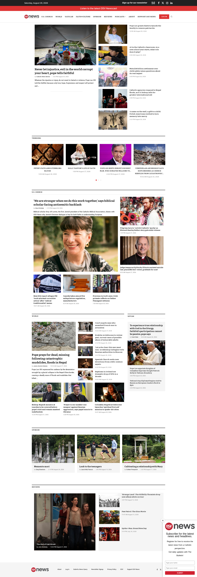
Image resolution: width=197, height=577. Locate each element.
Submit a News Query (80, 569)
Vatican (69, 17)
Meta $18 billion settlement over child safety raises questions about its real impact (145, 71)
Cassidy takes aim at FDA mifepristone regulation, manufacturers (74, 298)
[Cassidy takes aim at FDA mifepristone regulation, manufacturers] (77, 289)
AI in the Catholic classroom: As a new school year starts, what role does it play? (144, 49)
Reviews (108, 17)
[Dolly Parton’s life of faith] (81, 154)
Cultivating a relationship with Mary (143, 466)
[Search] (171, 17)
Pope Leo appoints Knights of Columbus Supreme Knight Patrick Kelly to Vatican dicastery (144, 371)
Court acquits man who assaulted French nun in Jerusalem (106, 325)
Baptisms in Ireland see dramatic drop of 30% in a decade (106, 374)
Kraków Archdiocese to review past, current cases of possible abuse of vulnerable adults (108, 337)
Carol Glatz (135, 337)
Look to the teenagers (90, 466)
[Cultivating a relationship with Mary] (143, 454)
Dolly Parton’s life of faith (81, 168)
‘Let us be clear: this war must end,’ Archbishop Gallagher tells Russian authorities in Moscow (109, 349)
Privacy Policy (111, 569)
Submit (180, 573)
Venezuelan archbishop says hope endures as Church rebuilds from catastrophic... (149, 171)
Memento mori (42, 466)
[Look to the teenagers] (98, 454)
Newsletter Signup (97, 569)
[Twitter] (162, 3)
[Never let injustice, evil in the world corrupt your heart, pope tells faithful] (65, 56)
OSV (121, 569)
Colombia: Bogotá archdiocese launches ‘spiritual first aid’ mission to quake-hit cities (108, 407)
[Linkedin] (171, 3)
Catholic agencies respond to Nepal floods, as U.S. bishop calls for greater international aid (145, 92)
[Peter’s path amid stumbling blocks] (48, 154)
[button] (35, 162)
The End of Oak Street (46, 544)
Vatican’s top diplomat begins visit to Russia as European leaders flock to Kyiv (145, 383)
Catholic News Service (43, 76)
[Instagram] (167, 3)
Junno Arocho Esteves (40, 366)
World (58, 17)
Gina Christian (39, 208)
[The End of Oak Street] (64, 521)
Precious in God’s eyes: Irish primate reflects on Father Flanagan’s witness (105, 298)
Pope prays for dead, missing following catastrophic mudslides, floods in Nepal (51, 358)
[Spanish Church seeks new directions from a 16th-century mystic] (85, 363)
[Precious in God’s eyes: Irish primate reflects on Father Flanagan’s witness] (106, 289)
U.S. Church (47, 17)
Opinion (97, 17)
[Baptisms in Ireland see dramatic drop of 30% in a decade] (85, 375)
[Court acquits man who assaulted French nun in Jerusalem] (85, 327)
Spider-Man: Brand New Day (134, 528)
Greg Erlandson (40, 469)
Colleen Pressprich (132, 469)
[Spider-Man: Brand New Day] (109, 534)
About (132, 17)
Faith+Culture (83, 17)
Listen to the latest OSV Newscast (98, 8)
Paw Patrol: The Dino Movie (134, 511)
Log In (164, 16)
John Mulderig (42, 547)
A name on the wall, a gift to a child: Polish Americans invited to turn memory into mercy (145, 114)
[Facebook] (159, 3)
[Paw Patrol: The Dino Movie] (109, 517)
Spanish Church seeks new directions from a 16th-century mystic (109, 361)
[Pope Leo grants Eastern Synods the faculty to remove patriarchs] (112, 34)
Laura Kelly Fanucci (87, 469)
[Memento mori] (53, 454)
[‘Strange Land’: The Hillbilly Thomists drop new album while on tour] (109, 500)
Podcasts (119, 17)
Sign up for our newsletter (134, 3)
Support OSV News (147, 17)
